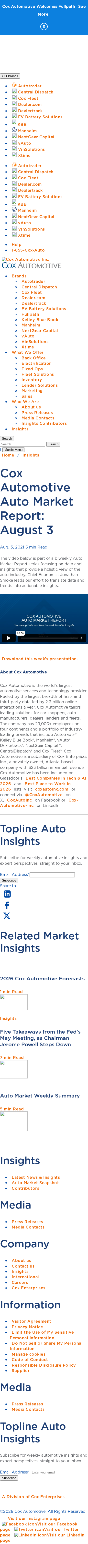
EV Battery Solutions (44, 308)
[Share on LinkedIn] (7, 898)
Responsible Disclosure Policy (44, 1365)
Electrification (37, 363)
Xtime (28, 347)
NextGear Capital (40, 330)
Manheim (31, 325)
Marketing (32, 390)
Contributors (25, 1188)
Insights (20, 429)
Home (8, 455)
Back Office (34, 358)
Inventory (32, 379)
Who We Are (25, 401)
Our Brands (10, 76)
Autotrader (33, 281)
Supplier (21, 1370)
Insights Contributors (44, 423)
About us (31, 407)
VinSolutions (35, 341)
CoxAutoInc (19, 800)
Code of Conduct (30, 1359)
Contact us (23, 1266)
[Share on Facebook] (6, 908)
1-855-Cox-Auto (28, 250)
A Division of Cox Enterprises (33, 1496)
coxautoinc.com (51, 789)
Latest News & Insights (36, 1177)
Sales (27, 396)
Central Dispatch (39, 287)
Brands (19, 276)
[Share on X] (6, 919)
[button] (7, 438)
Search (53, 444)
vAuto (28, 336)
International (25, 1277)
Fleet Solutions (38, 374)
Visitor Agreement (31, 1321)
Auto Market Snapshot (35, 1182)
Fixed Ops (32, 369)
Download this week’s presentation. (40, 658)
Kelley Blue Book (40, 319)
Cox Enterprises (28, 1287)
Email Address (15, 874)
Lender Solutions (40, 385)
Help (17, 244)
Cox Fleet (32, 292)
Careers (20, 1282)
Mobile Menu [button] (13, 450)
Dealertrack (34, 303)
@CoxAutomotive (44, 794)
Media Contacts (38, 418)
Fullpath (30, 314)
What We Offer (28, 352)
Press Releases (37, 412)
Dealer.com (33, 297)
